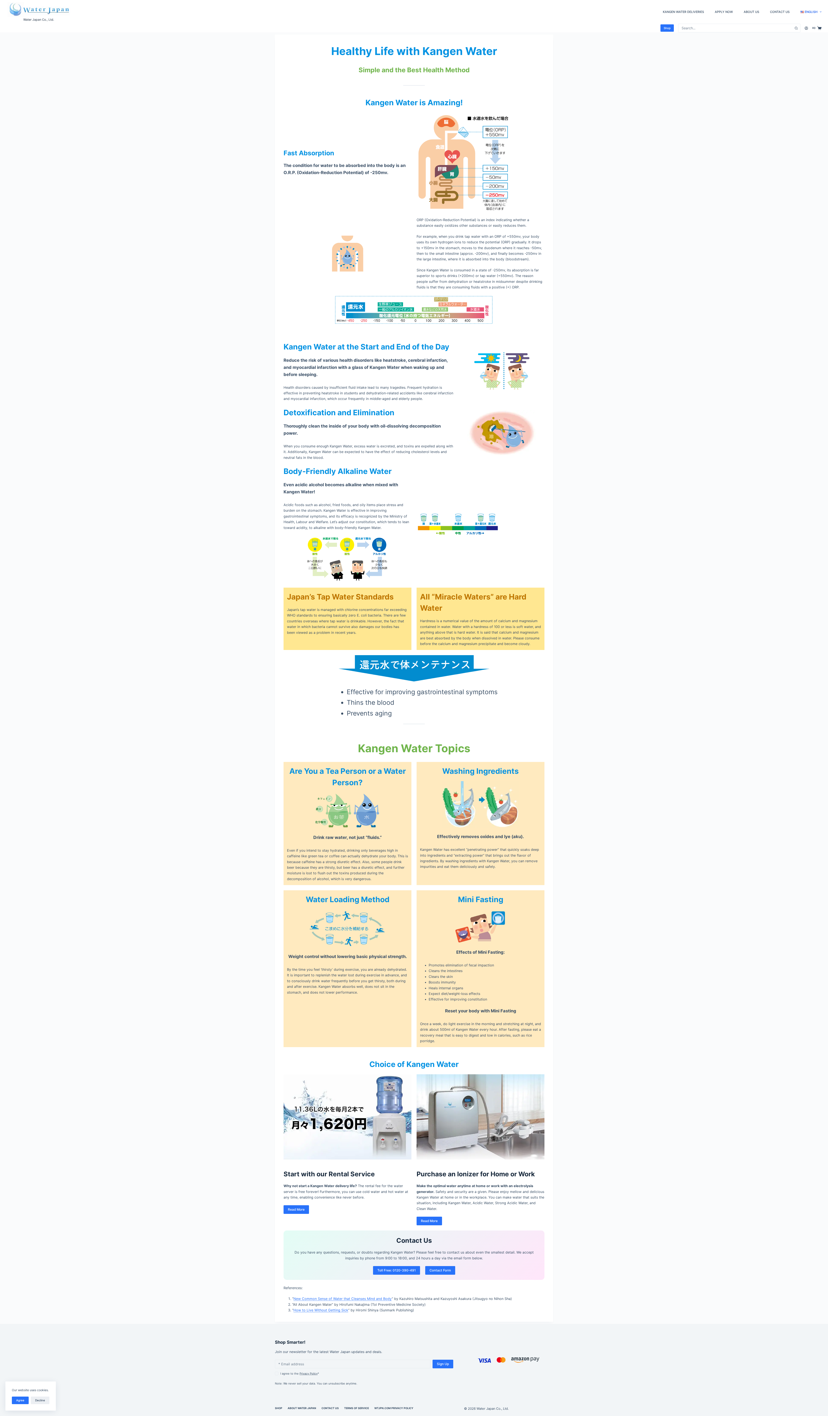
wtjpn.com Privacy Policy (393, 1408)
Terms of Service (356, 1408)
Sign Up (443, 1364)
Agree (20, 1400)
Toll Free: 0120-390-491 (396, 1270)
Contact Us (780, 12)
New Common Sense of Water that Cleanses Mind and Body (342, 1298)
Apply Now (724, 12)
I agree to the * (299, 1373)
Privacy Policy (309, 1373)
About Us (751, 12)
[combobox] (735, 28)
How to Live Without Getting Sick (320, 1310)
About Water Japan (302, 1408)
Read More (296, 1209)
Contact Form (440, 1270)
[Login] (806, 28)
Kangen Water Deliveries (683, 12)
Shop (667, 28)
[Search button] (796, 28)
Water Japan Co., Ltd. (38, 19)
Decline (40, 1400)
